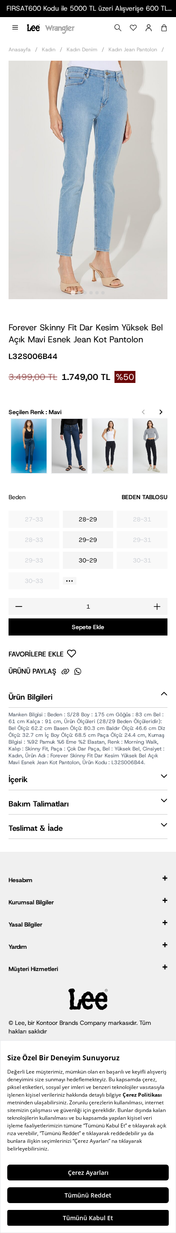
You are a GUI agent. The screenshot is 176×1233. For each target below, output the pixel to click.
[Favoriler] (133, 27)
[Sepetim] (164, 27)
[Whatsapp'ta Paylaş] (77, 671)
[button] (15, 27)
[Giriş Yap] (148, 28)
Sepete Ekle (88, 627)
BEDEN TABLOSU (144, 497)
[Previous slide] (143, 412)
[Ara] (117, 27)
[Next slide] (160, 412)
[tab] (72, 292)
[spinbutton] (88, 606)
